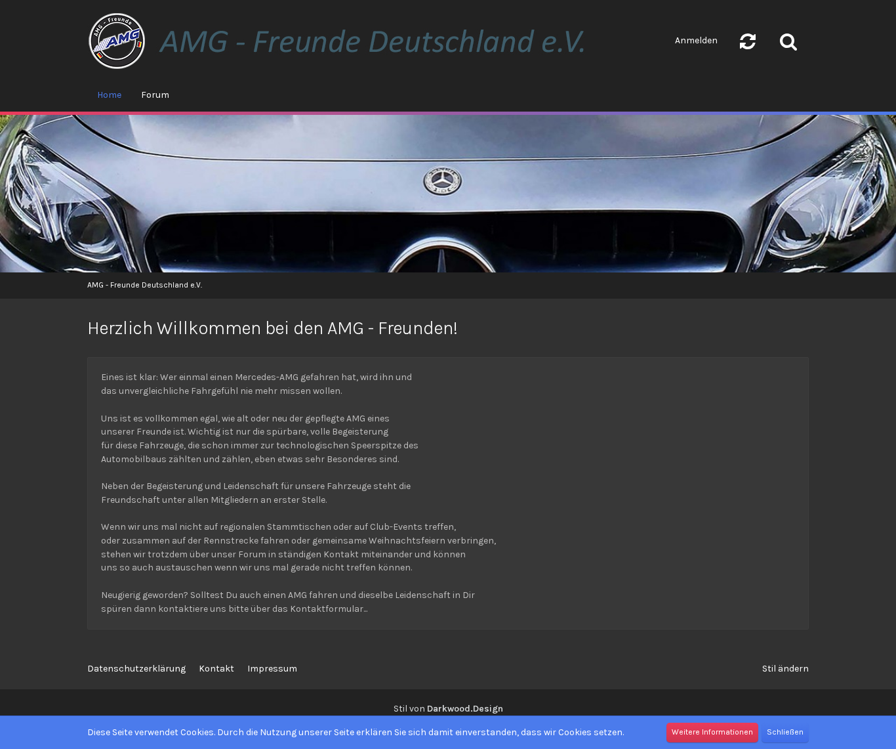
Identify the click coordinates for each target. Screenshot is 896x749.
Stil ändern (785, 668)
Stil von (448, 708)
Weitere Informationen (712, 732)
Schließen (785, 732)
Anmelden (696, 40)
